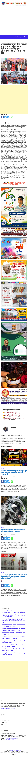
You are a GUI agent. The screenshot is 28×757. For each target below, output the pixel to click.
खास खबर (10, 37)
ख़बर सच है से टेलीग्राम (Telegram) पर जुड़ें (13, 415)
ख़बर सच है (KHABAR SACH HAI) (15, 750)
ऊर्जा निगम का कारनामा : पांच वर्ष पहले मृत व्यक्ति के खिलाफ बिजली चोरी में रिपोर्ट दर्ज (13, 637)
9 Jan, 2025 (4, 56)
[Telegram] (8, 117)
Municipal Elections (6, 437)
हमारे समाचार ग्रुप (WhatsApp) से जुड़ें (12, 412)
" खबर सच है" (14, 427)
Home (2, 718)
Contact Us (4, 722)
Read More (3, 597)
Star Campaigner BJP (6, 443)
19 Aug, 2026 (12, 581)
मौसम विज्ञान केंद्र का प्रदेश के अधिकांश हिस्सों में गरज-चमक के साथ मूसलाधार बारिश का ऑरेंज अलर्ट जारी (14, 576)
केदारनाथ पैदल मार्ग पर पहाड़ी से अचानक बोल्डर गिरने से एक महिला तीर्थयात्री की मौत (13, 625)
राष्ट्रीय (21, 37)
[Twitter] (5, 117)
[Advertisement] (14, 20)
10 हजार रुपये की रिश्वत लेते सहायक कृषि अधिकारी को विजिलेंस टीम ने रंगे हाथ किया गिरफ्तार (13, 629)
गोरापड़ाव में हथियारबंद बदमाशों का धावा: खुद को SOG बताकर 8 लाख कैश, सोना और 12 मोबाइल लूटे (13, 611)
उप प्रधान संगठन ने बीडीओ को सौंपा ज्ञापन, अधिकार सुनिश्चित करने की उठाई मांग (13, 645)
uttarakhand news (16, 443)
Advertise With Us (5, 720)
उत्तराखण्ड (4, 37)
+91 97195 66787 (9, 739)
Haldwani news (19, 435)
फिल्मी (16, 37)
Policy (2, 724)
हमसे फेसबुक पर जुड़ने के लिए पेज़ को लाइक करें (14, 414)
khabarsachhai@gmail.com (9, 418)
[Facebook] (2, 117)
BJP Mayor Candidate (9, 435)
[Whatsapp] (12, 117)
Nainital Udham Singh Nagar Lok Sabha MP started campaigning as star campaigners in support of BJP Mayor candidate (13, 440)
